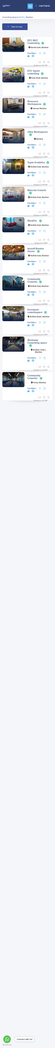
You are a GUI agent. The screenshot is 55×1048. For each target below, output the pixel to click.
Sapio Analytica (36, 162)
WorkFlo (32, 221)
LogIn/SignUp (44, 6)
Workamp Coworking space (37, 341)
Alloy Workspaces (37, 132)
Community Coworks (33, 280)
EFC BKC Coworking (33, 41)
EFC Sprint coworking (33, 72)
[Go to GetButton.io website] (7, 1045)
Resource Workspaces (34, 102)
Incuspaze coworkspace (34, 311)
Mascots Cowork (36, 190)
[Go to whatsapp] (7, 1039)
